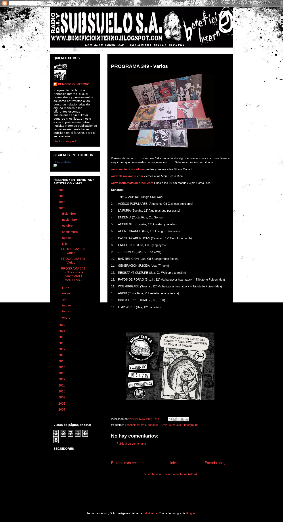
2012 (62, 379)
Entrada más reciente (127, 463)
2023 (62, 208)
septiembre (70, 231)
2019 (62, 337)
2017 (62, 349)
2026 (62, 190)
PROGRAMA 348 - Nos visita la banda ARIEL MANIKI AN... (73, 274)
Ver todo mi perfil (65, 141)
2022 (62, 325)
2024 (62, 202)
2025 (62, 196)
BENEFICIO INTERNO (74, 84)
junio (66, 287)
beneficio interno (135, 424)
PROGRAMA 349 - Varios (73, 260)
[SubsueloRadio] (55, 166)
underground (190, 424)
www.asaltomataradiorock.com (132, 183)
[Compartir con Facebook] (183, 419)
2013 (62, 373)
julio (65, 243)
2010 (62, 391)
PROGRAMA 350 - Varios (73, 250)
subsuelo (175, 424)
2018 (62, 343)
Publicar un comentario (131, 443)
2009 (62, 397)
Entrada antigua (217, 463)
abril (65, 299)
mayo (66, 293)
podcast (153, 424)
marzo (67, 305)
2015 (62, 361)
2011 (62, 385)
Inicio (174, 463)
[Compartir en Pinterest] (187, 419)
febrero (67, 311)
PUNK (164, 424)
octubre (68, 225)
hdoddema (150, 513)
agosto (67, 237)
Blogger (190, 513)
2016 (62, 355)
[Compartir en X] (178, 419)
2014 (62, 367)
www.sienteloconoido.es (128, 169)
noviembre (70, 219)
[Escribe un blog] (174, 419)
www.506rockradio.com (127, 176)
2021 (62, 331)
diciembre (69, 213)
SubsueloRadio (62, 162)
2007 (62, 409)
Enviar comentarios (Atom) (180, 474)
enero (66, 317)
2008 (62, 403)
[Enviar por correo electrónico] (170, 419)
